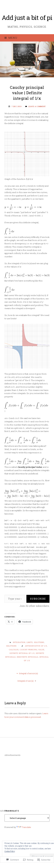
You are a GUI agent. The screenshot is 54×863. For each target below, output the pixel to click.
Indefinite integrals (27, 657)
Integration (19, 642)
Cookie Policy (9, 851)
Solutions (39, 642)
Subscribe (38, 598)
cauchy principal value (32, 650)
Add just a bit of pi (27, 17)
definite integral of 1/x (22, 653)
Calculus (14, 650)
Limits (30, 642)
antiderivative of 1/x (36, 646)
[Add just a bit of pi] (27, 59)
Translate (26, 827)
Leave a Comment (37, 106)
